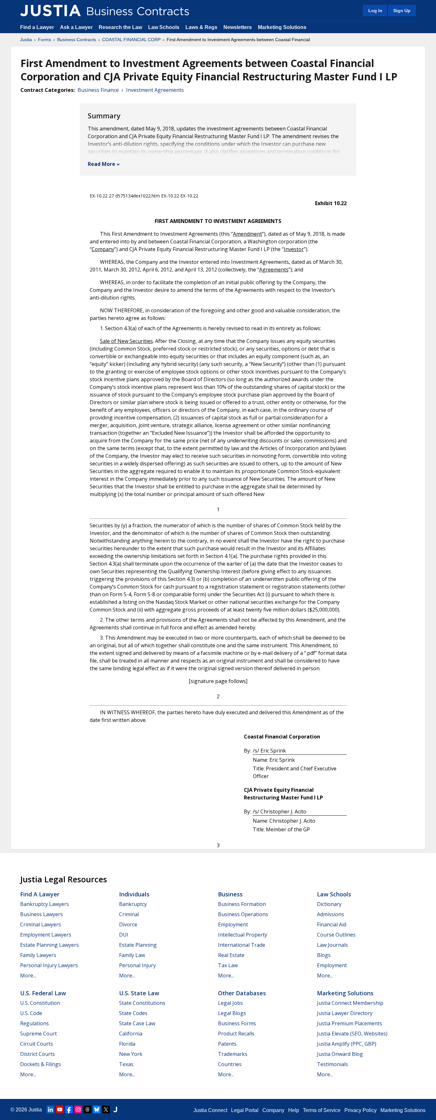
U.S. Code (31, 1013)
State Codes (133, 1013)
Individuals (134, 894)
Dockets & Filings (40, 1064)
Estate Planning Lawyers (49, 944)
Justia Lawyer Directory (344, 1013)
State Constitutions (142, 1002)
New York (130, 1053)
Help (293, 1110)
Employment (233, 924)
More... (28, 975)
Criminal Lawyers (40, 924)
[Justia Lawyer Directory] (115, 1109)
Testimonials (332, 1064)
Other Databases (242, 993)
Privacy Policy (360, 1110)
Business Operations (243, 914)
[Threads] (87, 1109)
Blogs (324, 955)
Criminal (129, 914)
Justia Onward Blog (340, 1053)
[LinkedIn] (50, 1109)
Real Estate (231, 955)
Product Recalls (236, 1033)
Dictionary (329, 904)
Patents (227, 1043)
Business (230, 894)
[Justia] (50, 10)
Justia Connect (210, 1110)
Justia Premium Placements (349, 1023)
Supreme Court (38, 1033)
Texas (126, 1064)
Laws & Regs (201, 27)
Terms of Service (322, 1110)
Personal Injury (137, 965)
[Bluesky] (97, 1109)
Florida (127, 1043)
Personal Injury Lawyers (49, 965)
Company (273, 1110)
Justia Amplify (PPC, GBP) (346, 1043)
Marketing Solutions (282, 27)
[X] (106, 1109)
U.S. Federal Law (43, 993)
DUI (123, 934)
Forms (44, 39)
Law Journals (332, 944)
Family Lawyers (38, 955)
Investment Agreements (155, 89)
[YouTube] (60, 1109)
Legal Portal (245, 1110)
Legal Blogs (232, 1013)
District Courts (37, 1053)
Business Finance (98, 89)
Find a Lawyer (37, 27)
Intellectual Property (242, 934)
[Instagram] (78, 1109)
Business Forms (237, 1023)
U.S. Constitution (40, 1002)
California (130, 1033)
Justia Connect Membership (350, 1002)
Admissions (330, 914)
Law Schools (163, 27)
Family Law (132, 955)
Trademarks (232, 1053)
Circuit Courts (36, 1043)
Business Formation (242, 904)
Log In (375, 10)
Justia (26, 39)
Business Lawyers (41, 914)
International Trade (241, 944)
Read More (101, 163)
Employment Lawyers (45, 934)
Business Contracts (76, 39)
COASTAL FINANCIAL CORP (131, 39)
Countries (230, 1064)
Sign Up (401, 10)
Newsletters (237, 27)
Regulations (34, 1023)
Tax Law (228, 965)
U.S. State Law (139, 993)
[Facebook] (69, 1109)
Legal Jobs (230, 1002)
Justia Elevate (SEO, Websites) (352, 1033)
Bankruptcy (133, 904)
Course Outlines (336, 934)
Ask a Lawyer (77, 27)
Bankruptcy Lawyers (44, 904)
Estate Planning (138, 944)
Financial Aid (331, 924)
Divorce (128, 924)
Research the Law (120, 27)
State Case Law (137, 1023)
